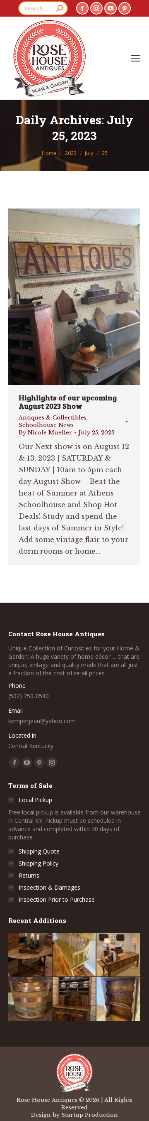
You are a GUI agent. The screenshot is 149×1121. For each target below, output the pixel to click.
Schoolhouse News (46, 425)
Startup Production (89, 1115)
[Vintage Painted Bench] (75, 955)
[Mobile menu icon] (136, 58)
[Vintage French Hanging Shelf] (118, 999)
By (45, 432)
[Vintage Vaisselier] (75, 999)
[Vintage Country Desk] (118, 955)
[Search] (59, 8)
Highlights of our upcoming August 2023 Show (68, 401)
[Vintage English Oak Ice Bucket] (30, 999)
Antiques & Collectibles (53, 417)
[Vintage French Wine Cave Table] (30, 955)
